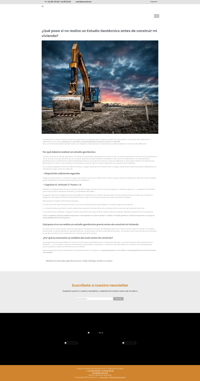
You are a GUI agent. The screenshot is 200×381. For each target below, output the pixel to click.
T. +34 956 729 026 (93, 371)
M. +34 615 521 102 (107, 371)
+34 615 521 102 (65, 2)
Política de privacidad (117, 377)
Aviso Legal (103, 377)
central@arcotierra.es (83, 2)
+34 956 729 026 (53, 2)
